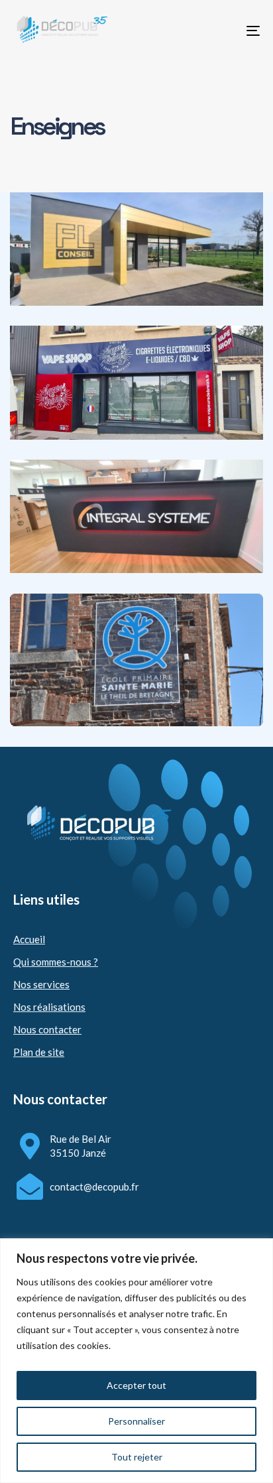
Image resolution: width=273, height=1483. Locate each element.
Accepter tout (136, 1385)
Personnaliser (136, 1421)
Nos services (41, 984)
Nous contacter (47, 1029)
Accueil (29, 939)
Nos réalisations (49, 1007)
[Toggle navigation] (219, 30)
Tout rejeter (136, 1456)
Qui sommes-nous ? (55, 962)
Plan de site (38, 1052)
